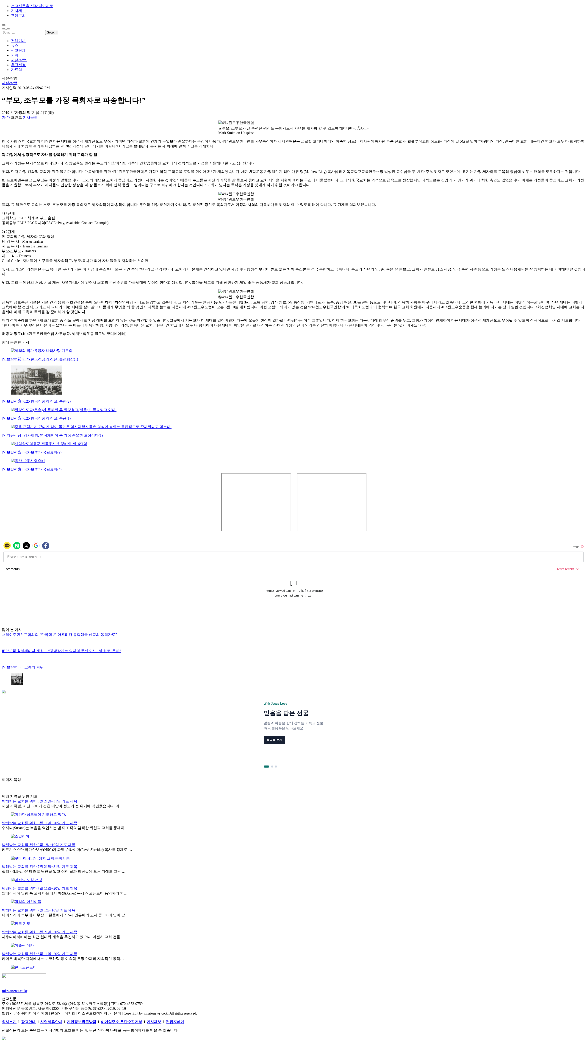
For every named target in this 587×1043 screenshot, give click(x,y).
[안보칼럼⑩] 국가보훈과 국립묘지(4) (31, 469)
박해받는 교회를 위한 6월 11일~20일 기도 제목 (39, 954)
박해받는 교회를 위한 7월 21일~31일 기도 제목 (39, 867)
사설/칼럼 (19, 60)
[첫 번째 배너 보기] (265, 766)
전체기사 (18, 41)
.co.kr (14, 991)
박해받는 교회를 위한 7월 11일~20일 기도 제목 (39, 888)
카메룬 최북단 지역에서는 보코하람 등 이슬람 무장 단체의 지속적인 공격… (63, 959)
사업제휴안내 (51, 1022)
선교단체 (18, 50)
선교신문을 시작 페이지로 (32, 6)
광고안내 (28, 1022)
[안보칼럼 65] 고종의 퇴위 (23, 667)
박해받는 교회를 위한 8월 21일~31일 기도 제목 (39, 801)
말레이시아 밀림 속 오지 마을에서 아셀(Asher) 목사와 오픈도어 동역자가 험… (64, 893)
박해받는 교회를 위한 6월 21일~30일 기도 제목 (39, 932)
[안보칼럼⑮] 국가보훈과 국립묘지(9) (31, 452)
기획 (14, 55)
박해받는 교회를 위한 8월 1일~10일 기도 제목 (38, 845)
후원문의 (18, 15)
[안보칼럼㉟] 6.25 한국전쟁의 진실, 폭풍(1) (36, 418)
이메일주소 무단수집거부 (121, 1022)
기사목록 (30, 117)
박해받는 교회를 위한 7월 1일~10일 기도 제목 (38, 910)
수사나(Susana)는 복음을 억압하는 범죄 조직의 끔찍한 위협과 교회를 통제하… (65, 828)
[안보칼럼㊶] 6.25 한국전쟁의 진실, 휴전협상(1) (40, 359)
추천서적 (18, 65)
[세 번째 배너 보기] (276, 766)
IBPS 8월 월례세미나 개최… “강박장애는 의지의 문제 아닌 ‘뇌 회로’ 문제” (61, 651)
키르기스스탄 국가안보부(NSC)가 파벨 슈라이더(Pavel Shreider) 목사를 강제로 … (67, 850)
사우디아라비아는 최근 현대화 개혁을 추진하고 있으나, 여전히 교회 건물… (63, 937)
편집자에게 (175, 1022)
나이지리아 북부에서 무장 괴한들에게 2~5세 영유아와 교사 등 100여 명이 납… (65, 915)
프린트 (16, 117)
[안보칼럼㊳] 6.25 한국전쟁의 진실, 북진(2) (36, 401)
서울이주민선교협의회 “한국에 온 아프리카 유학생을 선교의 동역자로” (59, 634)
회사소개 (9, 1022)
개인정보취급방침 (81, 1022)
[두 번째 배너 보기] (270, 766)
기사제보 (18, 11)
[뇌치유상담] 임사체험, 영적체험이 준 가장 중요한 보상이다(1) (52, 435)
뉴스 (14, 46)
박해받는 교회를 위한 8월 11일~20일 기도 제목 (39, 823)
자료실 (16, 70)
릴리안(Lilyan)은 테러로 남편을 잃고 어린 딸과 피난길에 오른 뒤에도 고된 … (63, 871)
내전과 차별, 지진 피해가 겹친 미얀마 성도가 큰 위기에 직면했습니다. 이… (62, 806)
